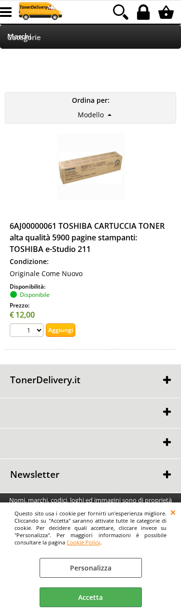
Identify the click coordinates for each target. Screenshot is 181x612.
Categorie (24, 37)
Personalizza (90, 567)
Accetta (90, 597)
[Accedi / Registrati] (144, 12)
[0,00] (167, 12)
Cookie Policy (83, 542)
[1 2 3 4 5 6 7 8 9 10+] (28, 331)
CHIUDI (173, 512)
